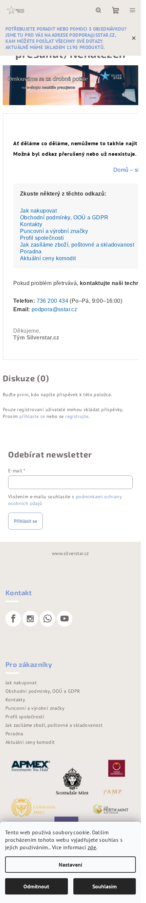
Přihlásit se (25, 521)
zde (92, 847)
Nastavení (70, 864)
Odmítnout (36, 886)
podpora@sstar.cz (54, 309)
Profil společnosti (42, 238)
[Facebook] (13, 618)
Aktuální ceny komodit (48, 258)
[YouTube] (64, 618)
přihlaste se (32, 416)
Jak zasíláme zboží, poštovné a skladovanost (77, 245)
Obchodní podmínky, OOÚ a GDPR (64, 217)
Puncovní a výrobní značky (54, 231)
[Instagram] (30, 618)
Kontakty (31, 224)
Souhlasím (104, 886)
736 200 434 (52, 301)
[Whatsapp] (47, 618)
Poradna (31, 251)
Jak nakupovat (38, 211)
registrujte (76, 416)
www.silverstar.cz (70, 553)
